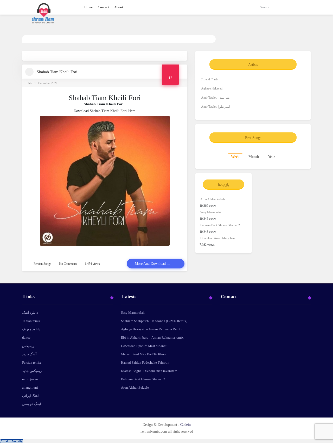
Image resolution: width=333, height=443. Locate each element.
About (118, 7)
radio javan (30, 379)
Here (131, 111)
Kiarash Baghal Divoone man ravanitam (149, 371)
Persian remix (31, 362)
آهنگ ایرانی (30, 396)
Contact (103, 7)
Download (81, 111)
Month (253, 157)
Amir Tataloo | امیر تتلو (215, 106)
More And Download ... (152, 264)
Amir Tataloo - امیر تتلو (215, 97)
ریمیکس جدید (32, 371)
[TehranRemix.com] (44, 17)
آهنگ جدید (29, 354)
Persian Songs (42, 264)
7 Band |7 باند (209, 79)
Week (235, 157)
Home (88, 7)
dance (26, 337)
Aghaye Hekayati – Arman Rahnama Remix (151, 329)
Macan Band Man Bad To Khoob (144, 354)
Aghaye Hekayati (211, 88)
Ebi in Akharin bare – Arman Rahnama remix (152, 337)
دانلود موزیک (31, 329)
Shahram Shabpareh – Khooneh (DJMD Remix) (154, 321)
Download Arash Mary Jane (217, 238)
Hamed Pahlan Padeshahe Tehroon (145, 362)
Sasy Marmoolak (210, 212)
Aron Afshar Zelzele (212, 199)
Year (271, 157)
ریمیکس (28, 346)
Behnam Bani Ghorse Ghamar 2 (220, 225)
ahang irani (30, 387)
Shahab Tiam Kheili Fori (57, 72)
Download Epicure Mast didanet (143, 346)
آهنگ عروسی (31, 404)
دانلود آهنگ (30, 312)
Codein (185, 425)
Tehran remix (31, 321)
